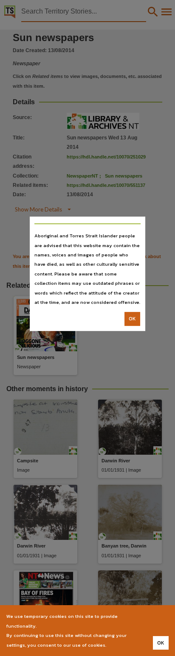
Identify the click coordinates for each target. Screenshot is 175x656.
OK (132, 319)
